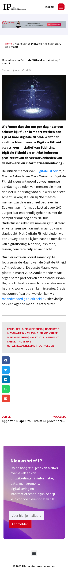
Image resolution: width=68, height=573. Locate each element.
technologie (45, 345)
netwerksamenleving (21, 345)
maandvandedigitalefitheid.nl (23, 298)
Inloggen (49, 6)
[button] (61, 6)
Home (9, 43)
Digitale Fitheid (47, 171)
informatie (51, 329)
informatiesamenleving (22, 333)
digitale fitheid (32, 329)
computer (13, 329)
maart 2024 (36, 337)
